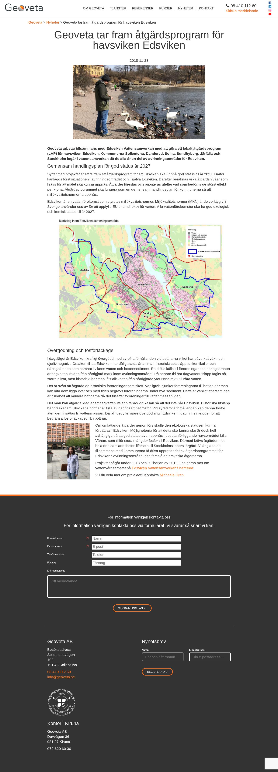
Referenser (142, 8)
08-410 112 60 (59, 672)
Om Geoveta (93, 8)
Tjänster (118, 8)
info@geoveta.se (61, 677)
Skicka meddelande (242, 11)
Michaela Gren (172, 475)
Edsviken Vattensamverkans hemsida (162, 468)
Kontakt (206, 8)
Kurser (165, 8)
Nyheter (185, 8)
